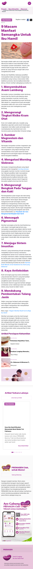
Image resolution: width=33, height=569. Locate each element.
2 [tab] (15, 453)
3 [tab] (17, 453)
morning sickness (23, 169)
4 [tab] (18, 453)
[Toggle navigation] (29, 3)
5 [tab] (20, 453)
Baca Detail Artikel (23, 445)
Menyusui (24, 9)
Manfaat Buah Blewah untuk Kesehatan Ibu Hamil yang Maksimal (15, 264)
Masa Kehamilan (13, 9)
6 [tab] (22, 453)
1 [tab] (12, 453)
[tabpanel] (16, 425)
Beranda (4, 9)
